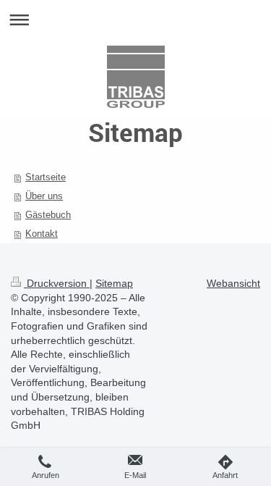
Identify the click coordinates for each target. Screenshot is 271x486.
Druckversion (57, 283)
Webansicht (233, 283)
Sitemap (114, 283)
